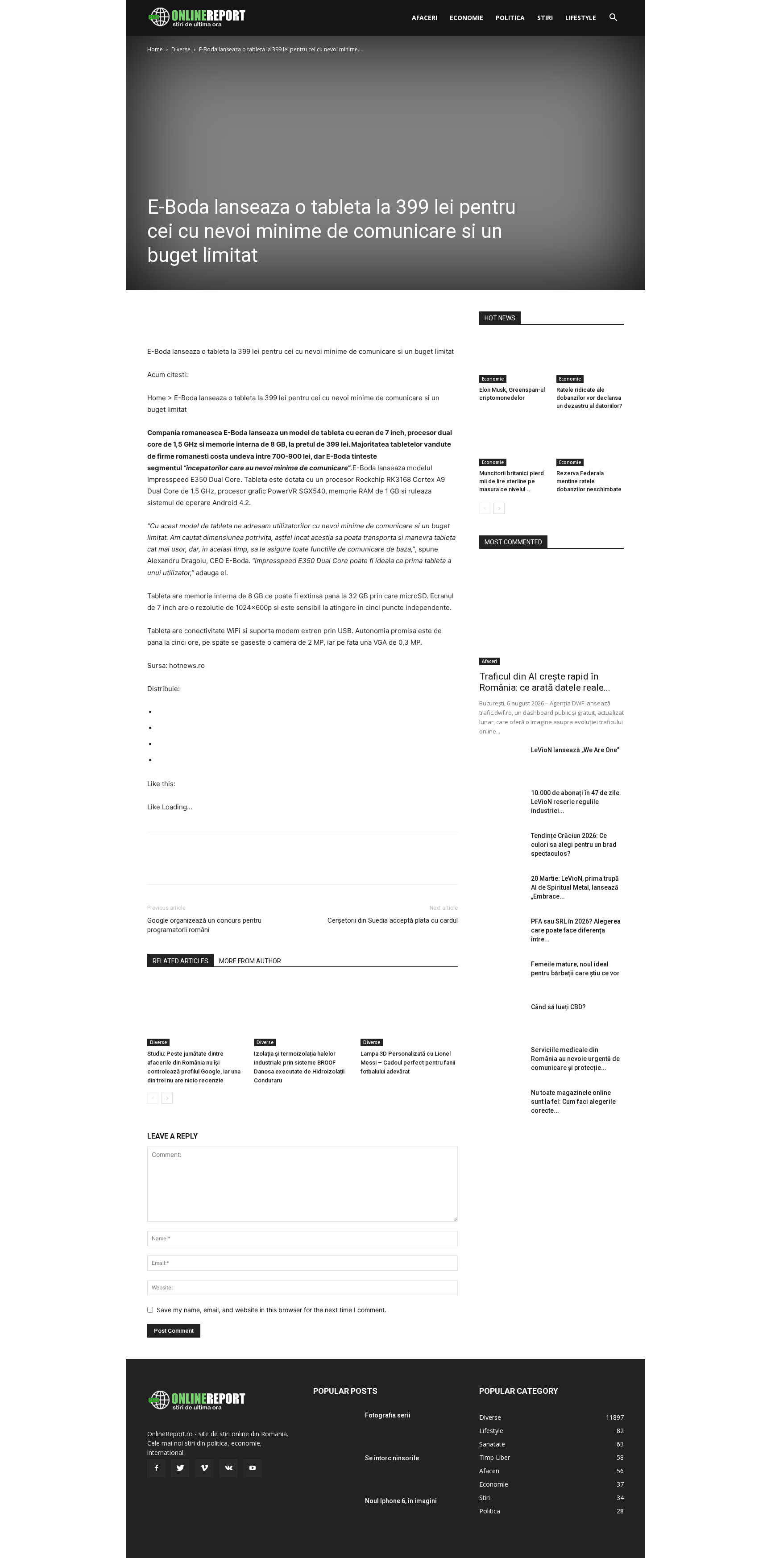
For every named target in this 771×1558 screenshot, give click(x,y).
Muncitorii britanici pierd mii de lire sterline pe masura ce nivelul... (511, 481)
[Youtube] (252, 1468)
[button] (613, 18)
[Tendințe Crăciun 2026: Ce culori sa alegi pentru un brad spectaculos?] (501, 846)
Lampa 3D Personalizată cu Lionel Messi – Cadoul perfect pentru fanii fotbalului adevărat (408, 1062)
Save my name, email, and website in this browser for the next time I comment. (271, 1310)
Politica (510, 17)
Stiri (545, 17)
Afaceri (424, 17)
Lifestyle (580, 17)
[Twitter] (177, 320)
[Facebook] (156, 320)
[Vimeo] (204, 1468)
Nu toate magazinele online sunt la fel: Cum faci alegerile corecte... (573, 1101)
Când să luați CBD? (558, 1007)
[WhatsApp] (218, 320)
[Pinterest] (197, 320)
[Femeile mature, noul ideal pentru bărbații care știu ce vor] (501, 975)
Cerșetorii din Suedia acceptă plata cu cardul (392, 920)
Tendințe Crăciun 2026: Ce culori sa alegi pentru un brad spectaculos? (574, 844)
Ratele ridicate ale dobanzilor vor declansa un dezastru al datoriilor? (589, 397)
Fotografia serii (387, 1415)
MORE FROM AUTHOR (250, 961)
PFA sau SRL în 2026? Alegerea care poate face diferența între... (576, 930)
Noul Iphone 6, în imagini (401, 1500)
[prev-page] (152, 1098)
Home (155, 49)
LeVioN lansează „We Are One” (575, 750)
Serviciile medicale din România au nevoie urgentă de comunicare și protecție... (575, 1058)
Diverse (181, 49)
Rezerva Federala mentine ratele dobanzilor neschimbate (589, 481)
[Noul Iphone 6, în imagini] (335, 1512)
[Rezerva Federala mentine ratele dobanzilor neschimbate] (590, 443)
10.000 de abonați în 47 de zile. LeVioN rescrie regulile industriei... (576, 801)
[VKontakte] (228, 1468)
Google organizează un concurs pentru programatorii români (204, 925)
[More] (238, 320)
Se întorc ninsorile (392, 1458)
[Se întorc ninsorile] (335, 1469)
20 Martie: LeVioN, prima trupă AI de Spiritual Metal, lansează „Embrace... (575, 887)
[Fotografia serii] (335, 1426)
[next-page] (167, 1098)
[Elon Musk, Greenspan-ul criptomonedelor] (513, 359)
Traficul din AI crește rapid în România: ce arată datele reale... (544, 682)
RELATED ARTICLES (180, 961)
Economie (466, 17)
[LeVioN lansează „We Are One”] (501, 761)
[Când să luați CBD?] (501, 1018)
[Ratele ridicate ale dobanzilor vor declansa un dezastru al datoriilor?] (590, 359)
